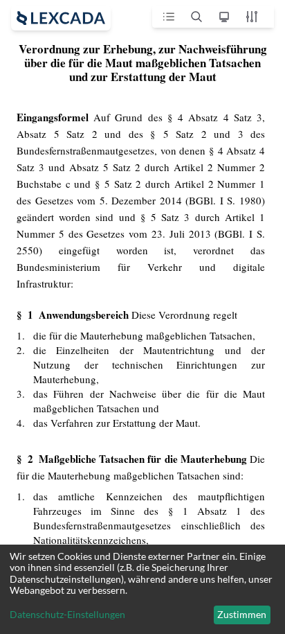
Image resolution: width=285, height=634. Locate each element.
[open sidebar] (61, 18)
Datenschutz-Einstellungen (67, 614)
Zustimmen (241, 614)
